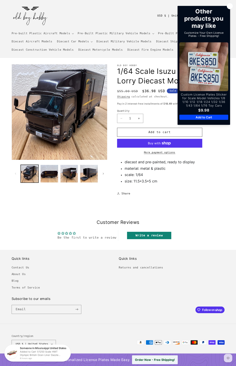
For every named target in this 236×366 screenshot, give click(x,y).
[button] (42, 33)
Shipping (123, 96)
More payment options (160, 152)
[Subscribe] (76, 309)
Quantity (123, 110)
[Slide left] (16, 174)
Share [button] (126, 193)
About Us (19, 274)
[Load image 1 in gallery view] (30, 174)
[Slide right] (103, 174)
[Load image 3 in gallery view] (69, 174)
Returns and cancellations (141, 267)
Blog (15, 280)
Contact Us (20, 267)
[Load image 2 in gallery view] (49, 174)
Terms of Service (26, 287)
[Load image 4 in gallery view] (89, 174)
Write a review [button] (149, 235)
